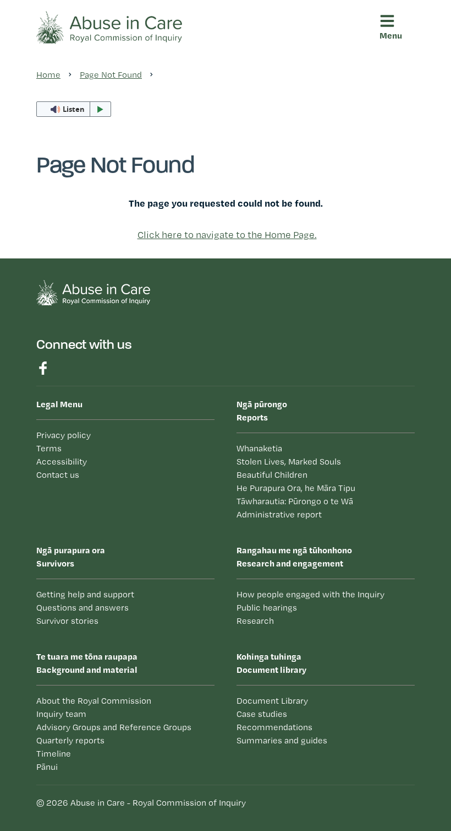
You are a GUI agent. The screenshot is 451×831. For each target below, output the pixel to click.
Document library (122, 293)
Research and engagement (294, 556)
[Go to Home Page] (109, 26)
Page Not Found (111, 74)
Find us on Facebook (43, 368)
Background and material (87, 663)
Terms (49, 448)
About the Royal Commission (93, 700)
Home (48, 74)
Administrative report (279, 514)
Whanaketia (259, 448)
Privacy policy (63, 435)
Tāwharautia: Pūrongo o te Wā (295, 501)
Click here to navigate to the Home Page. (227, 234)
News (98, 417)
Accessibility (61, 461)
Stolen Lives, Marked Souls (289, 461)
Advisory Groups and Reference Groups (113, 727)
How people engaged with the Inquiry (310, 594)
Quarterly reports (70, 740)
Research (255, 621)
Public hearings (267, 607)
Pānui (97, 392)
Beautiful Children (272, 475)
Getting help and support (85, 594)
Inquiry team (61, 714)
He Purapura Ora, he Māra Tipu (296, 488)
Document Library (272, 700)
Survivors (70, 556)
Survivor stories (67, 621)
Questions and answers (82, 607)
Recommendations (125, 341)
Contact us (57, 475)
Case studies (113, 317)
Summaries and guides (134, 365)
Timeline (53, 753)
